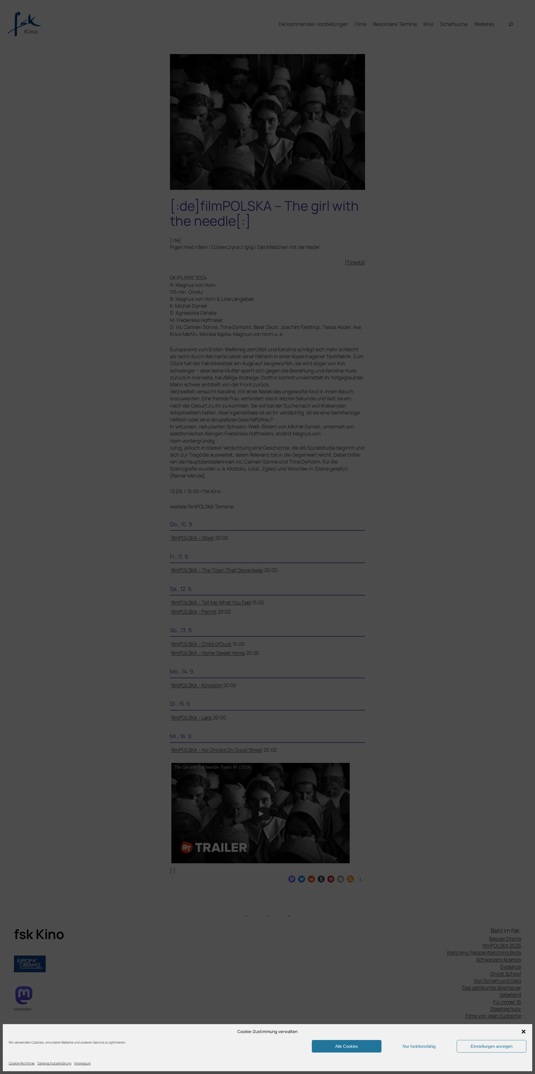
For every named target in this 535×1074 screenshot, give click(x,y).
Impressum (82, 1063)
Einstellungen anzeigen (491, 1046)
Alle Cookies (346, 1046)
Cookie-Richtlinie (22, 1063)
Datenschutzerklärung (54, 1063)
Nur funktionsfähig (419, 1046)
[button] (523, 1031)
